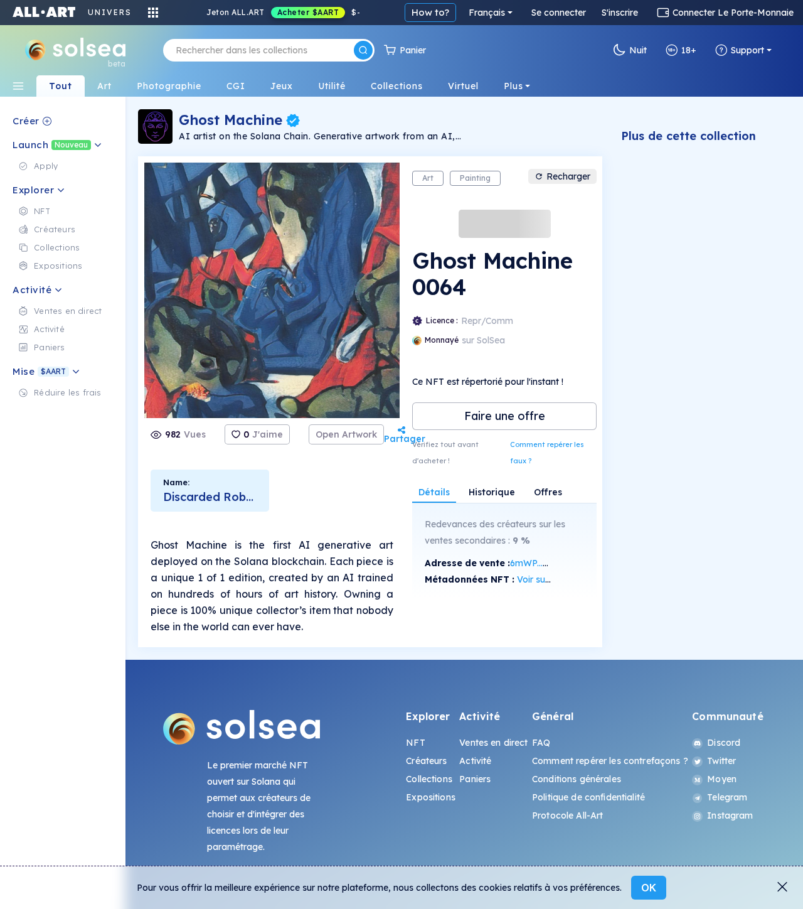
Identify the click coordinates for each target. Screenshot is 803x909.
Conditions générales (576, 779)
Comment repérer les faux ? (547, 452)
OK (648, 887)
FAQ (541, 742)
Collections (429, 779)
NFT (415, 742)
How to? (430, 12)
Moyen (722, 779)
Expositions (430, 797)
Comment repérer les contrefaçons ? (610, 760)
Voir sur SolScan (550, 579)
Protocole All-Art (567, 815)
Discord (723, 742)
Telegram (727, 797)
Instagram (730, 815)
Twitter (721, 760)
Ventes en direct (493, 742)
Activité (475, 760)
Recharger (568, 176)
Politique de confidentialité (588, 797)
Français (487, 12)
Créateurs (426, 760)
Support (747, 50)
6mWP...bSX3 (537, 563)
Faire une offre (504, 416)
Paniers (475, 779)
